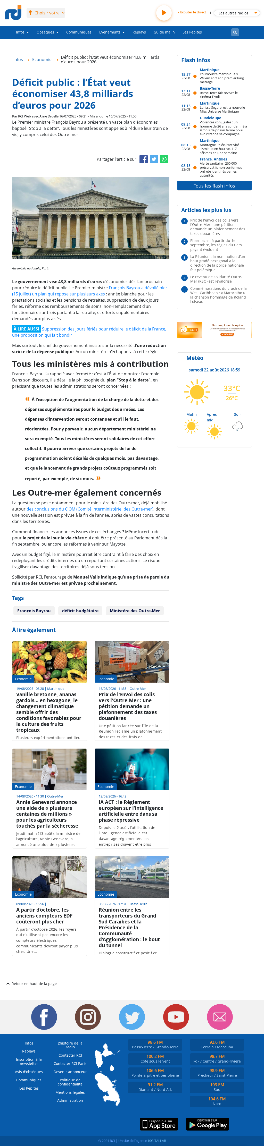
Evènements (109, 32)
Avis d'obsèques (29, 1071)
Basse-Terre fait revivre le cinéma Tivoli (219, 94)
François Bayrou (34, 611)
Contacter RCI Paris (70, 1063)
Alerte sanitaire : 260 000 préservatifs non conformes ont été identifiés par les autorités (221, 169)
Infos (20, 32)
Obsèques (45, 32)
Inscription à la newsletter (29, 1061)
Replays (139, 32)
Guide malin (164, 32)
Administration (70, 1100)
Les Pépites (192, 32)
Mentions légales (70, 1092)
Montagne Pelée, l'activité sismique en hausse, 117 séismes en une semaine (219, 148)
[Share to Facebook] (143, 159)
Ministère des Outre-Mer (135, 611)
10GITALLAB (156, 1140)
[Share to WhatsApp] (164, 159)
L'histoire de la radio (70, 1045)
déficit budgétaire (80, 611)
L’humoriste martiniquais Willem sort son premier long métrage (222, 78)
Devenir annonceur (70, 1071)
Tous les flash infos (214, 186)
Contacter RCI (70, 1055)
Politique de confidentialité (70, 1081)
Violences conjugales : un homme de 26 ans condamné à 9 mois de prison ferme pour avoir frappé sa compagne (223, 128)
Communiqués (79, 32)
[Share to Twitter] (154, 159)
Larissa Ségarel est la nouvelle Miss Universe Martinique (222, 109)
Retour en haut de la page (34, 983)
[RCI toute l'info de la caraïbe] (13, 13)
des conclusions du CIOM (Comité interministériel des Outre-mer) (90, 509)
